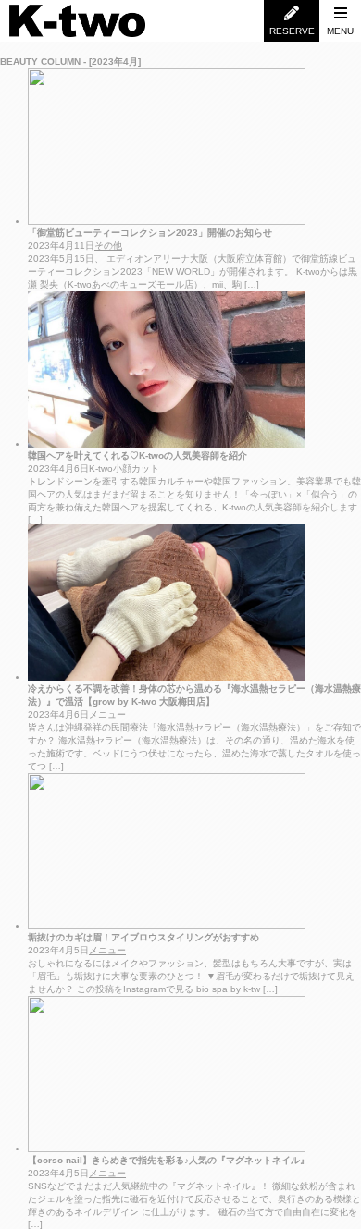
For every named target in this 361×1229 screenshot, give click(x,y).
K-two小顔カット (124, 468)
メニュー (107, 714)
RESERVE (292, 31)
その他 (108, 245)
